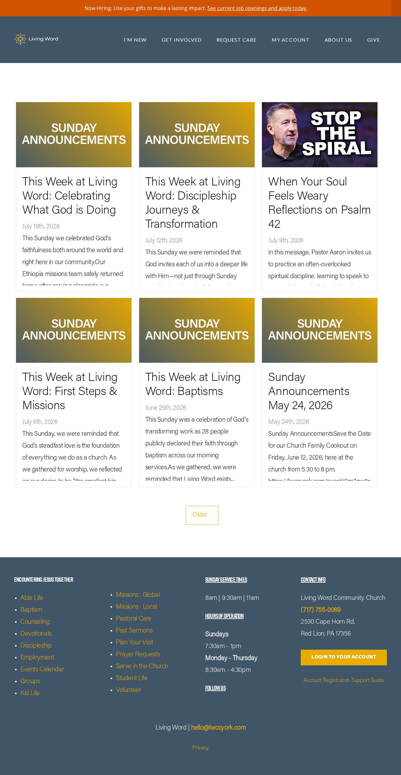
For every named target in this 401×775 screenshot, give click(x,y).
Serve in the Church (142, 666)
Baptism (31, 610)
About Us (339, 40)
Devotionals (35, 634)
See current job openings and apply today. (257, 8)
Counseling (34, 622)
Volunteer (128, 690)
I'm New (136, 40)
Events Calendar (42, 670)
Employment (37, 658)
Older (202, 515)
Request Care (237, 40)
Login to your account (343, 657)
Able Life (31, 598)
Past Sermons (134, 631)
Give (373, 40)
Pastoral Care (134, 619)
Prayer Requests (138, 655)
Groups (30, 682)
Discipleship (36, 646)
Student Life (131, 678)
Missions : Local (136, 607)
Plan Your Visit (134, 643)
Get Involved (182, 40)
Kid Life (30, 693)
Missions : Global (138, 595)
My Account (291, 40)
